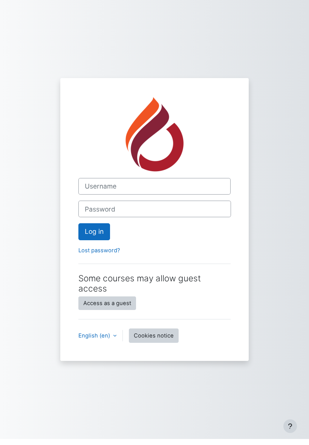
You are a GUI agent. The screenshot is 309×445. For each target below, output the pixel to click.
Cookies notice (154, 335)
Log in (94, 231)
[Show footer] (290, 426)
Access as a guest (107, 303)
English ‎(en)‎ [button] (95, 335)
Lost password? (99, 250)
